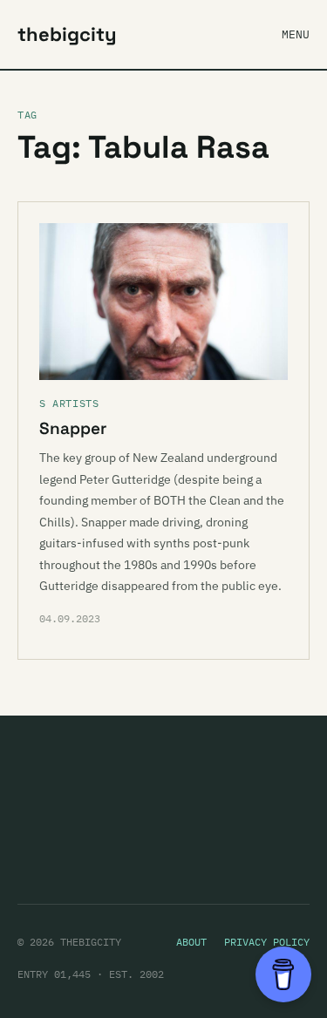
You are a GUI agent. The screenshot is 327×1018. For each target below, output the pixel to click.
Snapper (72, 428)
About (191, 941)
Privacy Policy (267, 941)
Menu (296, 34)
